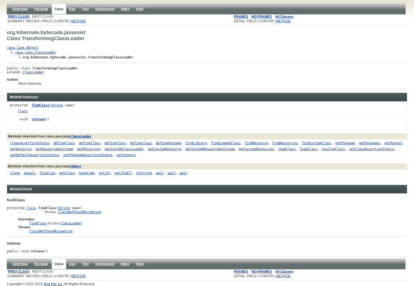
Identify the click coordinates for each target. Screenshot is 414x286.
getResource (21, 149)
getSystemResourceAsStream (210, 149)
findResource (256, 143)
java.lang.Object (22, 48)
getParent (393, 143)
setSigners (126, 155)
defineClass (64, 143)
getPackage (345, 143)
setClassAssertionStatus (371, 149)
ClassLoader (33, 72)
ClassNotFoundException (79, 212)
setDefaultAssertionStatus (34, 155)
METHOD (78, 21)
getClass (67, 173)
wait (160, 173)
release (38, 119)
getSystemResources (256, 149)
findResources (285, 143)
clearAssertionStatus (29, 143)
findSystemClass (316, 143)
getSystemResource (164, 149)
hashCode (87, 173)
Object (76, 166)
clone (15, 173)
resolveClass (333, 149)
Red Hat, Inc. (53, 284)
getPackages (369, 143)
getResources (89, 149)
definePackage (168, 143)
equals (29, 173)
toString (144, 173)
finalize (47, 173)
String (57, 105)
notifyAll (123, 173)
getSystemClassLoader (124, 149)
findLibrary (196, 143)
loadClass (287, 149)
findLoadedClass (226, 143)
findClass (40, 105)
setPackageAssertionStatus (87, 155)
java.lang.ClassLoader (35, 52)
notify (104, 173)
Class (23, 111)
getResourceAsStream (54, 149)
